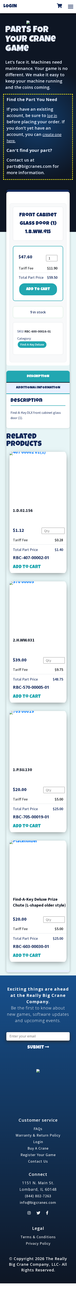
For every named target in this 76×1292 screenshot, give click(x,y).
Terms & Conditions (38, 1236)
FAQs (38, 1128)
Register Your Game (38, 1154)
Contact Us (38, 1161)
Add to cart (38, 289)
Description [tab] (38, 376)
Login (38, 1141)
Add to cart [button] (27, 567)
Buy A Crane (38, 1148)
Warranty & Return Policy (38, 1135)
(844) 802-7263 (38, 1195)
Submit (36, 1047)
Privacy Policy (38, 1243)
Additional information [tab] (38, 387)
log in (52, 115)
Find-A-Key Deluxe (32, 344)
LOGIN (10, 6)
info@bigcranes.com (38, 1202)
